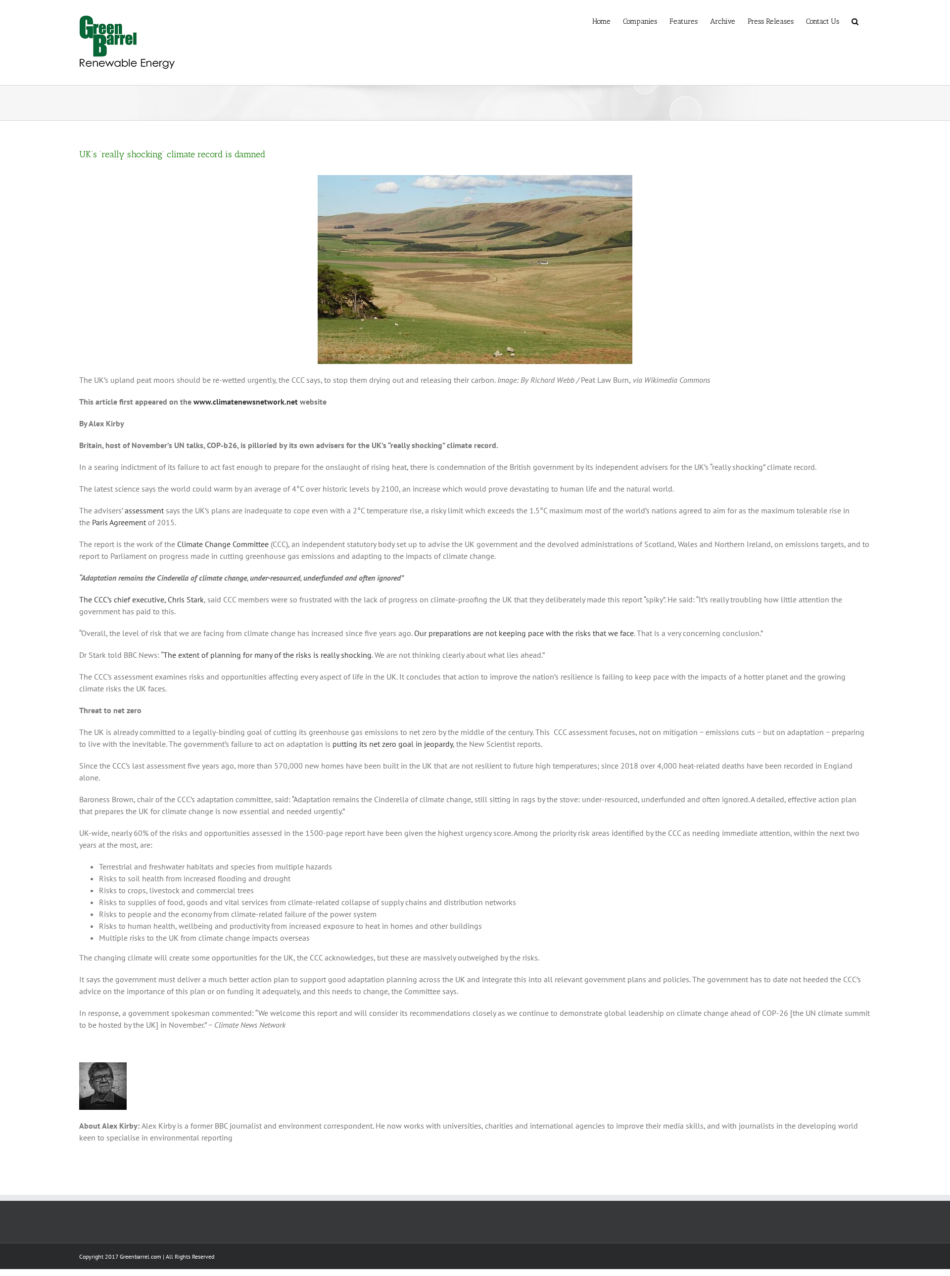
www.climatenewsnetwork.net (245, 402)
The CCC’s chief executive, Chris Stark (141, 599)
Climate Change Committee (223, 544)
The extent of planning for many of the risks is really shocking (267, 655)
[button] (855, 21)
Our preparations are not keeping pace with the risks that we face (524, 633)
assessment (144, 510)
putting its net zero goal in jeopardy (392, 744)
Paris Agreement (119, 522)
